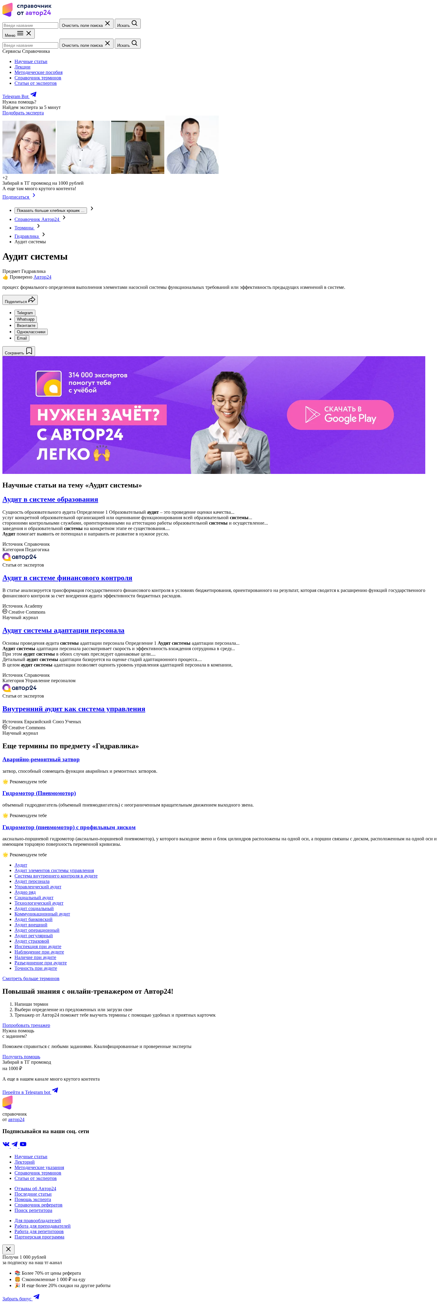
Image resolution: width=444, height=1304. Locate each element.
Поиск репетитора (33, 1210)
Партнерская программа (39, 1236)
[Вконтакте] (6, 1146)
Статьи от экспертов (35, 83)
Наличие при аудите (35, 957)
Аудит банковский (33, 919)
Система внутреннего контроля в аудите (56, 875)
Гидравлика (27, 236)
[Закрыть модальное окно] (8, 1249)
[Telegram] (15, 1146)
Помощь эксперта (32, 1199)
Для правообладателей (37, 1220)
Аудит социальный (34, 908)
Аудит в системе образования (50, 499)
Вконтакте (26, 325)
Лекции (22, 66)
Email (22, 338)
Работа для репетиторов (39, 1231)
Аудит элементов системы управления (54, 870)
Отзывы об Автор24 (35, 1188)
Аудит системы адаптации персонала (63, 630)
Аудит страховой (31, 941)
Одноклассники (31, 332)
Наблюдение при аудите (39, 951)
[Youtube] (23, 1146)
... (51, 210)
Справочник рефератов (38, 1204)
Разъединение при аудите (40, 962)
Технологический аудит (38, 903)
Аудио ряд (25, 892)
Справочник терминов (37, 77)
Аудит (20, 865)
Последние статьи (33, 1194)
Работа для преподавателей (42, 1226)
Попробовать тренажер (26, 1025)
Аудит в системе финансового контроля (67, 578)
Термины (24, 227)
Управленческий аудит (37, 886)
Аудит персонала (32, 881)
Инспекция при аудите (37, 946)
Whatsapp (25, 319)
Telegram (25, 313)
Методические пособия (38, 72)
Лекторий (24, 1162)
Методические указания (39, 1167)
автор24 (16, 1119)
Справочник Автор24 (37, 219)
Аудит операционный (37, 930)
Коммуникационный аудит (42, 913)
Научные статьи (30, 61)
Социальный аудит (33, 897)
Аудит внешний (30, 924)
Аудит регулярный (33, 935)
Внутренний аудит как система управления (73, 709)
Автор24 (42, 277)
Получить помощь (21, 1056)
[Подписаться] (34, 197)
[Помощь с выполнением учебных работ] (213, 472)
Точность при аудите (35, 968)
